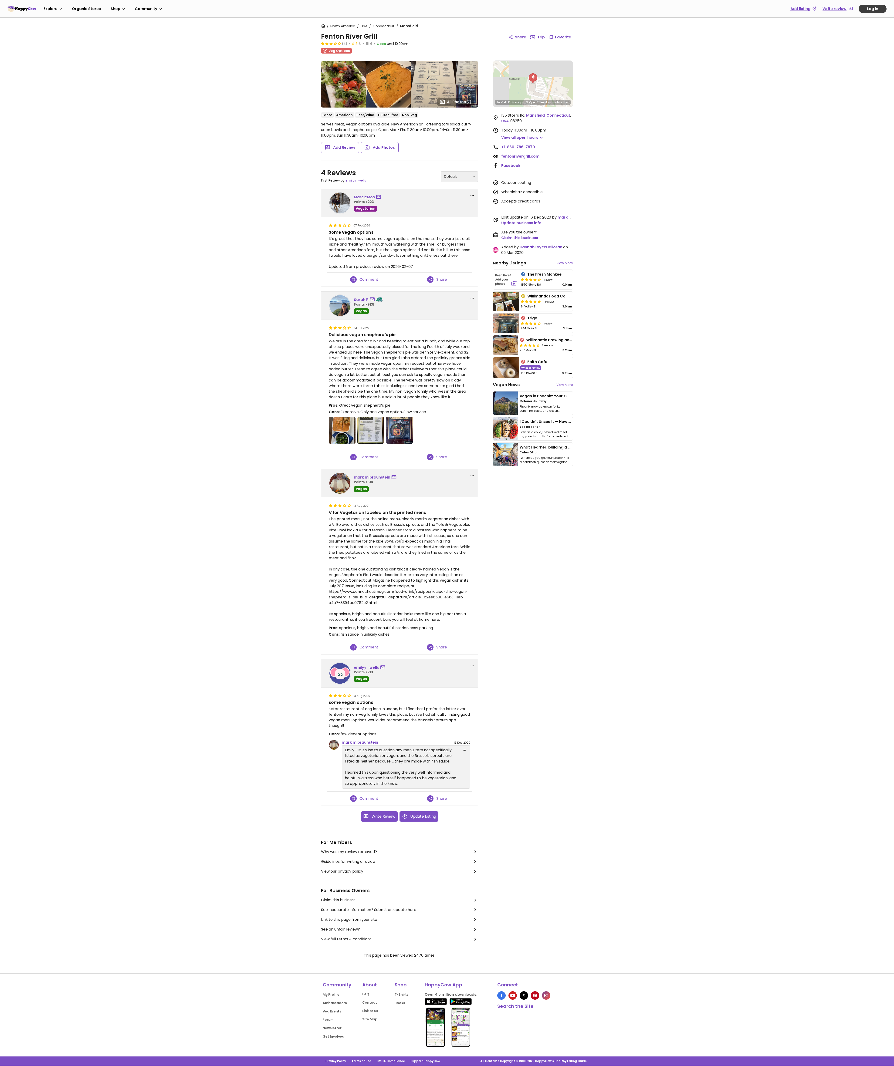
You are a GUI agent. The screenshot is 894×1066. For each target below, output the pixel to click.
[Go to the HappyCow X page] (524, 995)
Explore (51, 8)
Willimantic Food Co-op (550, 296)
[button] (533, 78)
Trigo (532, 318)
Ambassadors (335, 1003)
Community (146, 8)
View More (564, 263)
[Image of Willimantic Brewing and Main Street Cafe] (505, 345)
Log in (872, 8)
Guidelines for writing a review (348, 861)
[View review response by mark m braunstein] (334, 745)
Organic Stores (86, 8)
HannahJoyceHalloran (541, 247)
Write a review (530, 367)
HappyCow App (443, 985)
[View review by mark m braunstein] (340, 483)
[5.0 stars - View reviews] (530, 301)
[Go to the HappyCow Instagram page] (546, 995)
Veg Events (332, 1011)
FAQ (365, 994)
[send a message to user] (379, 197)
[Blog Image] (505, 403)
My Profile (331, 994)
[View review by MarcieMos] (340, 203)
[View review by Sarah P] (340, 305)
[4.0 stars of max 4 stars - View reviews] (530, 323)
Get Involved (333, 1036)
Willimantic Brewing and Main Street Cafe (565, 340)
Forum (328, 1019)
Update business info (521, 223)
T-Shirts (402, 994)
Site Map (369, 1019)
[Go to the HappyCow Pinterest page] (535, 995)
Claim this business (338, 900)
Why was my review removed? (349, 851)
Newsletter (332, 1028)
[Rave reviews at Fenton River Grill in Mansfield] (370, 430)
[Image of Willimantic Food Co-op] (506, 301)
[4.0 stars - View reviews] (530, 279)
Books (400, 1003)
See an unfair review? (340, 929)
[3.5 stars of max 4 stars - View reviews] (529, 345)
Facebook (510, 165)
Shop (115, 8)
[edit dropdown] (464, 750)
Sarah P (361, 299)
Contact (369, 1002)
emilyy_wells (355, 180)
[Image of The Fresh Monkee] (506, 279)
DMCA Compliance (391, 1061)
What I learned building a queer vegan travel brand (568, 447)
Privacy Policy (335, 1061)
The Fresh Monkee (544, 274)
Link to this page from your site (349, 919)
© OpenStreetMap (538, 102)
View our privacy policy (342, 871)
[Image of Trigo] (506, 323)
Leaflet (501, 102)
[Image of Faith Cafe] (506, 367)
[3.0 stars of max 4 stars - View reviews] (331, 43)
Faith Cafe (537, 361)
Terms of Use (361, 1061)
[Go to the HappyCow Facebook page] (501, 995)
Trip (541, 37)
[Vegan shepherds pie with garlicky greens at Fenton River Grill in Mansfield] (342, 430)
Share (520, 37)
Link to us (370, 1011)
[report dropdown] (472, 195)
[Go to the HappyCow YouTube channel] (512, 995)
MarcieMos (364, 197)
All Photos (459, 102)
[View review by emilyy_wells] (340, 673)
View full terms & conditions (346, 939)
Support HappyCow (425, 1061)
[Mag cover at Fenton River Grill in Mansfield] (399, 430)
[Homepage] (21, 8)
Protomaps (516, 102)
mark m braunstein (372, 477)
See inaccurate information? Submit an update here (368, 909)
